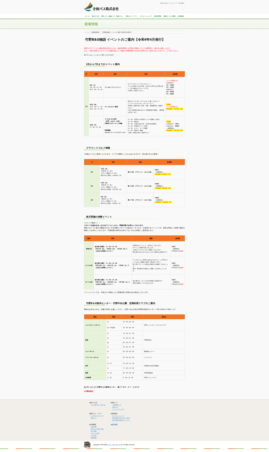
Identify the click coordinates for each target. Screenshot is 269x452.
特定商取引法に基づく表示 (121, 418)
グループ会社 (95, 433)
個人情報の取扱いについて (121, 420)
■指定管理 (114, 424)
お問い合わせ (164, 3)
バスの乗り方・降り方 (98, 405)
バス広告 (94, 435)
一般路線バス (116, 405)
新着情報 (94, 438)
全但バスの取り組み (97, 429)
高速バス (115, 407)
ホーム (87, 16)
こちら (94, 55)
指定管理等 (157, 16)
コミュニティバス (118, 409)
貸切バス (94, 418)
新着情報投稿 (95, 32)
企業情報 (94, 427)
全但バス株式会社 (112, 445)
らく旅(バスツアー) (97, 416)
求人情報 (181, 3)
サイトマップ (173, 3)
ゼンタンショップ (146, 16)
